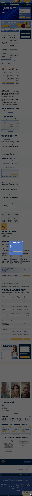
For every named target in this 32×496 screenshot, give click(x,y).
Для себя (12, 246)
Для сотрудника (13, 247)
